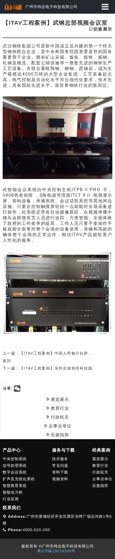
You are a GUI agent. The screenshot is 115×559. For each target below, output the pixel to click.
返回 (7, 361)
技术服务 (60, 459)
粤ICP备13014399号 (56, 551)
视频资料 (60, 479)
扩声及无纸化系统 (19, 479)
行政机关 (59, 417)
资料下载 (60, 472)
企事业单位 (59, 426)
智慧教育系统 (15, 485)
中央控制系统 (15, 459)
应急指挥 (59, 435)
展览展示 (59, 399)
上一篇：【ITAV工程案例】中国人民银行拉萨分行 (50, 353)
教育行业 (59, 408)
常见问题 (60, 465)
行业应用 (11, 499)
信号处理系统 (15, 465)
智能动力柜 (13, 492)
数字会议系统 (15, 472)
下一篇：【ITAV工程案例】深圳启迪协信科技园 (47, 368)
